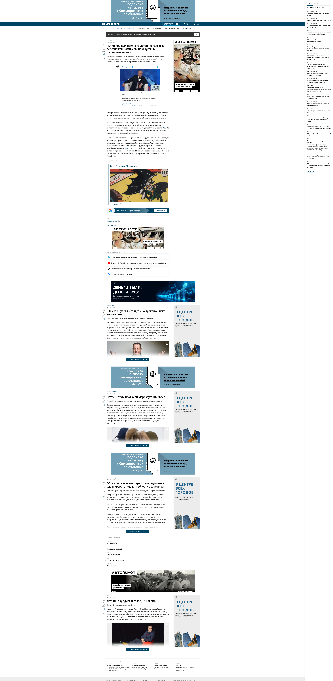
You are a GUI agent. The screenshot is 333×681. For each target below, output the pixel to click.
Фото (108, 595)
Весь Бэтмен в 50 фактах (123, 166)
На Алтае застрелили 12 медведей (122, 274)
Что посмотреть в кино (143, 28)
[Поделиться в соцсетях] (104, 59)
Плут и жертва (112, 566)
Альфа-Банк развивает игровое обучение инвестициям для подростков (141, 668)
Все (120, 661)
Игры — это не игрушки (115, 560)
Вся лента (310, 172)
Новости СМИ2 (112, 226)
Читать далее (115, 204)
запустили (128, 148)
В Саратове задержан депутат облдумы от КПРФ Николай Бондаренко (134, 257)
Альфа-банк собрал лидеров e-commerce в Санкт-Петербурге (117, 668)
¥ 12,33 (123, 28)
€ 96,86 (117, 28)
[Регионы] (183, 24)
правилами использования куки (144, 35)
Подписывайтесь (160, 211)
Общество (109, 40)
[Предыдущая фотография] (108, 640)
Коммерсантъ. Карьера (112, 478)
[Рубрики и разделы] (198, 24)
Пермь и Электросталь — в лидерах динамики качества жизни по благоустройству (163, 669)
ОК (196, 34)
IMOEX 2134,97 (130, 28)
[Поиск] (194, 24)
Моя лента (317, 4)
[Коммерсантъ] (111, 24)
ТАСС (164, 128)
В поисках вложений (114, 549)
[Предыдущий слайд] (107, 665)
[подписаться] (119, 221)
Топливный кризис (186, 28)
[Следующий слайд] (198, 665)
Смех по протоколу (114, 555)
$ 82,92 (112, 28)
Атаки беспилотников (157, 28)
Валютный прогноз (170, 28)
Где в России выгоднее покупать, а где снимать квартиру (185, 668)
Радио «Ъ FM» (110, 305)
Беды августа (112, 543)
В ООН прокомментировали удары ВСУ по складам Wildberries (131, 269)
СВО (178, 28)
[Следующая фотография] (167, 640)
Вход (191, 24)
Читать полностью (137, 359)
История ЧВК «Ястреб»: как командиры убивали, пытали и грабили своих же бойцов (138, 263)
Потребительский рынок (113, 391)
